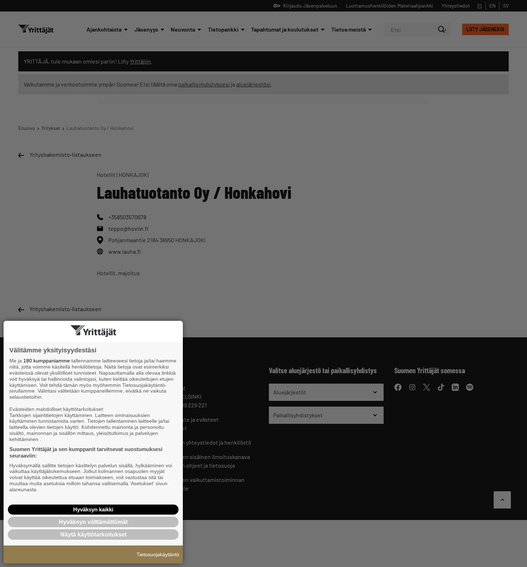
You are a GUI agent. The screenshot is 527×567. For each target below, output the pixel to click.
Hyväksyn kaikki (93, 509)
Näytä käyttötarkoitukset (93, 534)
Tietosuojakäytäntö (158, 554)
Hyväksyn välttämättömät (93, 522)
